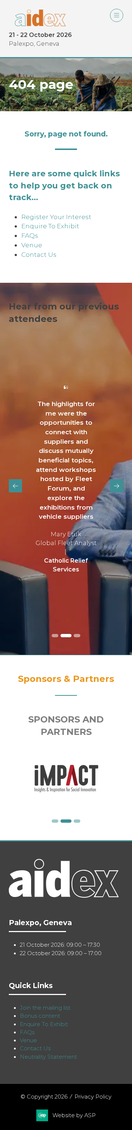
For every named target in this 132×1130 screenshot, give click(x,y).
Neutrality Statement (48, 1057)
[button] (116, 15)
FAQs (29, 235)
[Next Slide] (116, 485)
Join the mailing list (45, 1008)
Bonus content (40, 1016)
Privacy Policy (92, 1096)
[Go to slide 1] (55, 635)
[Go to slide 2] (66, 635)
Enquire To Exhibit (50, 226)
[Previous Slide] (15, 485)
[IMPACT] (66, 779)
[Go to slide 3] (77, 635)
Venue (31, 245)
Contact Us (38, 254)
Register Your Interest (56, 217)
